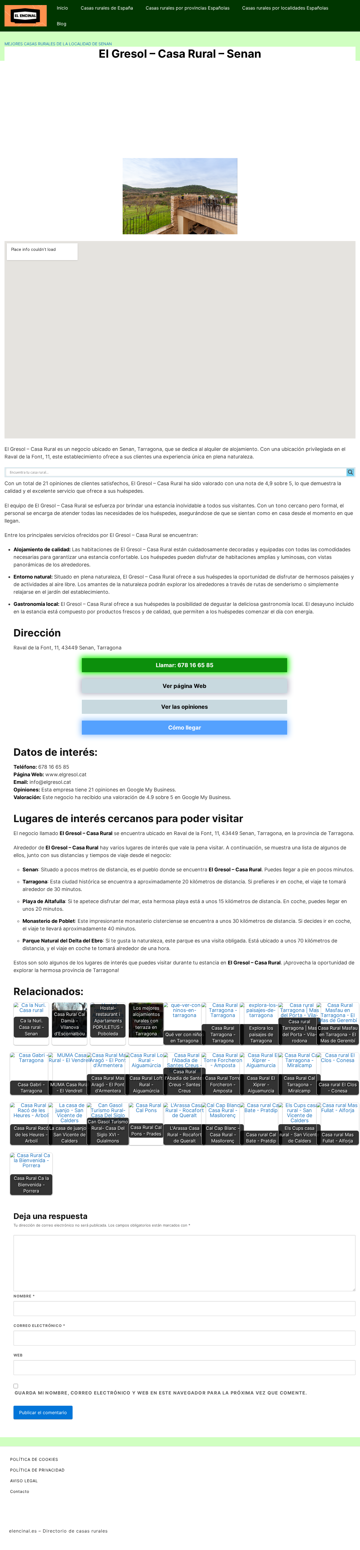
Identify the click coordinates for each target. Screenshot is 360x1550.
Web (18, 1355)
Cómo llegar (184, 727)
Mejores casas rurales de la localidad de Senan (58, 43)
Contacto (19, 1491)
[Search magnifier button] (350, 472)
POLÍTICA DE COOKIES (34, 1459)
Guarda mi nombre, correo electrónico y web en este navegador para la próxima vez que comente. (161, 1393)
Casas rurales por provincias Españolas (188, 8)
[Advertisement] (180, 111)
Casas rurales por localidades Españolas (285, 8)
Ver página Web (184, 686)
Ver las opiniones (184, 706)
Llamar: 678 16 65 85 (184, 665)
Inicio (62, 8)
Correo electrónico (39, 1325)
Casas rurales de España (107, 8)
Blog (61, 23)
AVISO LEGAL (24, 1480)
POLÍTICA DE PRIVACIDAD (37, 1470)
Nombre (24, 1296)
